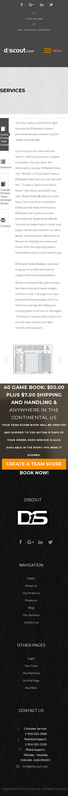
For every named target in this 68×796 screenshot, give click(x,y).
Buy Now (31, 687)
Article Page (31, 680)
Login (31, 658)
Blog (31, 607)
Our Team (31, 665)
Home (31, 578)
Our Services (31, 615)
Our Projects (31, 593)
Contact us (31, 622)
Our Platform (31, 673)
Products (31, 600)
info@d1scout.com (35, 766)
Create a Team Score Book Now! (34, 465)
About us (31, 585)
